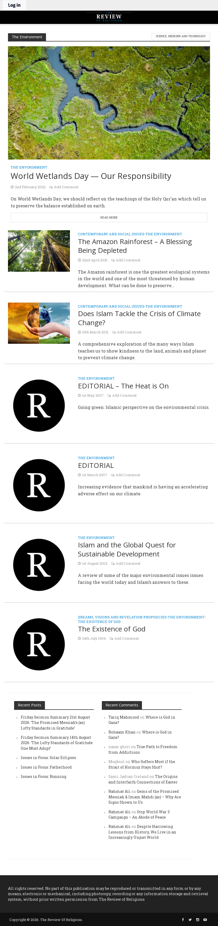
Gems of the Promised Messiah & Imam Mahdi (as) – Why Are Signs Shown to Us (144, 797)
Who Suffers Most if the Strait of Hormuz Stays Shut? (141, 764)
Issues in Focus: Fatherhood (46, 767)
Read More (109, 217)
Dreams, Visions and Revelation (110, 617)
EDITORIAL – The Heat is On (123, 386)
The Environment (29, 167)
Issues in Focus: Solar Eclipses (48, 757)
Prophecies (155, 617)
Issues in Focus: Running (43, 776)
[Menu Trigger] (5, 5)
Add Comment (66, 187)
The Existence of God (99, 622)
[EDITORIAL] (39, 484)
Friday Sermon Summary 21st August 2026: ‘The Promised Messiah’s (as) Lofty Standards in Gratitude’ (55, 723)
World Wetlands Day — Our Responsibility (91, 176)
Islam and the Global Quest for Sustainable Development (127, 549)
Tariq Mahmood (123, 717)
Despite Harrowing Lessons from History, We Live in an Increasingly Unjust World (142, 832)
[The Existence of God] (39, 644)
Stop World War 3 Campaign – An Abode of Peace (139, 814)
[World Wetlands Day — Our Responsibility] (109, 102)
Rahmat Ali (119, 791)
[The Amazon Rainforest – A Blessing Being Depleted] (39, 250)
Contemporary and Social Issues (111, 234)
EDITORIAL (96, 465)
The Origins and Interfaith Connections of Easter (143, 779)
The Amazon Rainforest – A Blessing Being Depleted (135, 246)
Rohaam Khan (122, 732)
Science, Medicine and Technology (181, 36)
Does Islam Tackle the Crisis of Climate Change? (139, 318)
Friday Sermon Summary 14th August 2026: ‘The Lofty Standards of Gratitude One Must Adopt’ (57, 743)
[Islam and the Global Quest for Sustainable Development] (39, 564)
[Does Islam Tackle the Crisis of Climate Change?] (39, 322)
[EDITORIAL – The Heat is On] (39, 405)
